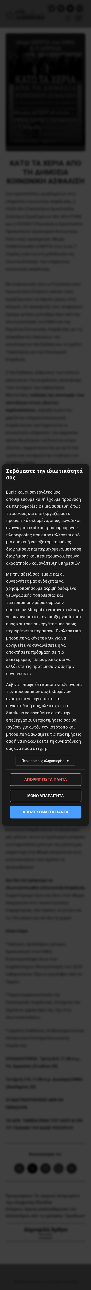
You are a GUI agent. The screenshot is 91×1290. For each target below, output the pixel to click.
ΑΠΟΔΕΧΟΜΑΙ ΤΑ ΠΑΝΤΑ (46, 812)
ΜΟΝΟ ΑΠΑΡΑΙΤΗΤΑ (45, 796)
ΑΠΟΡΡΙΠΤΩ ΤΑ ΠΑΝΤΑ (45, 780)
